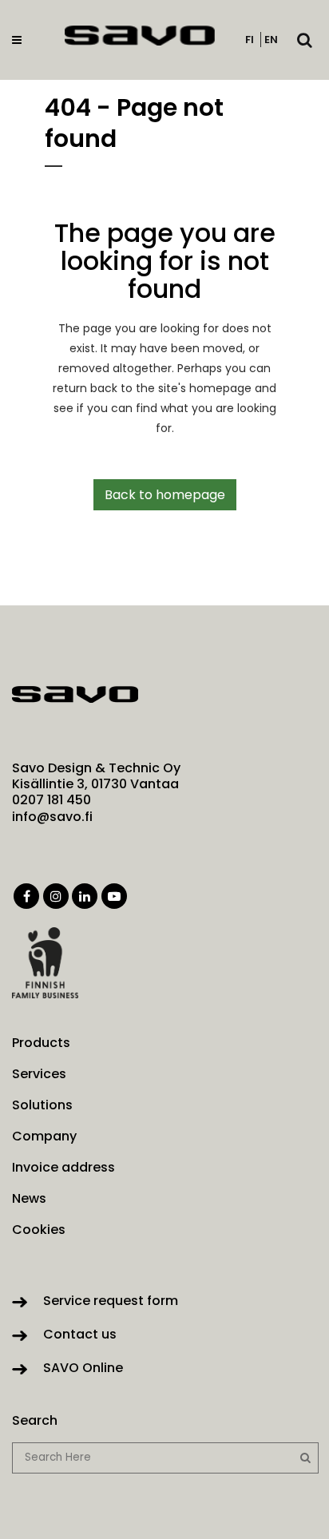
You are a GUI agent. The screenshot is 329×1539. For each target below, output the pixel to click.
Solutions (42, 1105)
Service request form (110, 1300)
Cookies (38, 1230)
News (29, 1199)
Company (44, 1136)
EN (271, 39)
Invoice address (63, 1167)
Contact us (80, 1334)
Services (39, 1074)
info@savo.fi (52, 816)
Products (41, 1043)
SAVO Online (83, 1368)
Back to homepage (165, 495)
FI (249, 39)
